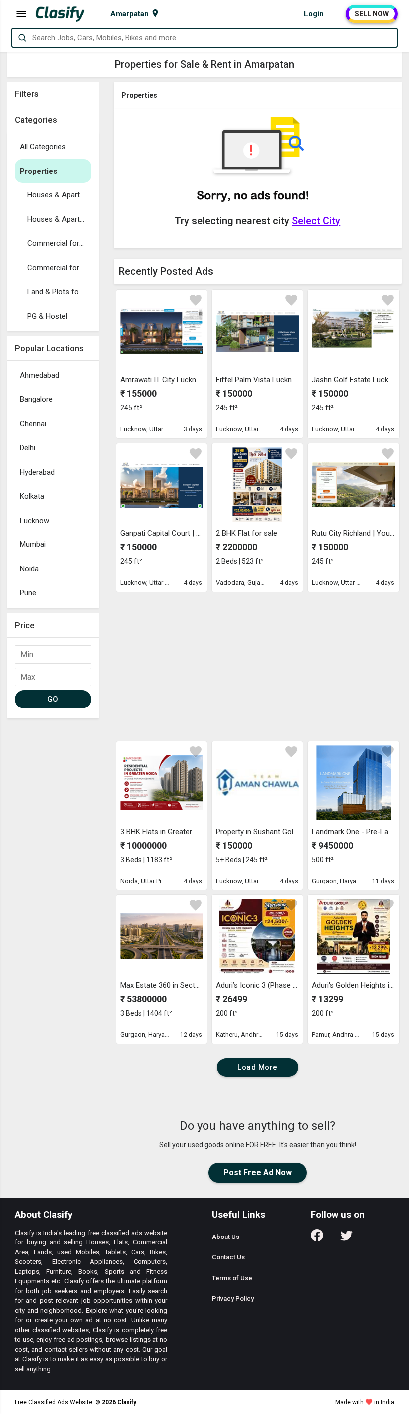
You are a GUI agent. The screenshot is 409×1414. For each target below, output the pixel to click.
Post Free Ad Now (257, 1172)
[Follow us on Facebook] (317, 1238)
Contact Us (228, 1257)
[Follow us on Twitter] (346, 1238)
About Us (225, 1236)
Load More (257, 1067)
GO (53, 699)
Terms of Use (232, 1278)
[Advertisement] (258, 666)
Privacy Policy (233, 1298)
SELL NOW (372, 14)
